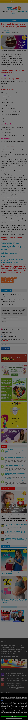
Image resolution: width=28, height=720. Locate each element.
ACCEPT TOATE (14, 716)
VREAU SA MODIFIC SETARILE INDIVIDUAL (14, 718)
